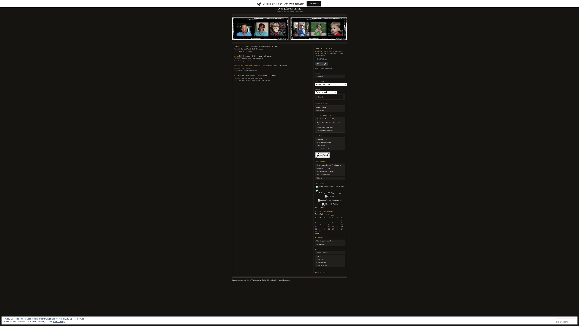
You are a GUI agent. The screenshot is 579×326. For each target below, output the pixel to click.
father (246, 70)
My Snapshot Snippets (324, 142)
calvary (240, 70)
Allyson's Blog (321, 107)
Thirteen (319, 178)
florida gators (242, 51)
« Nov (317, 233)
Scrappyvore (320, 145)
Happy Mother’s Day (323, 168)
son (256, 70)
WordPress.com (321, 266)
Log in (318, 256)
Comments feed (321, 262)
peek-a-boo (260, 80)
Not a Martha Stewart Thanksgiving (328, 165)
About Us (319, 76)
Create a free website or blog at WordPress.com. (246, 280)
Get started (314, 4)
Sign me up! (321, 64)
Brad (242, 68)
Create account (321, 253)
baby (239, 80)
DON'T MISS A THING (324, 48)
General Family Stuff (248, 49)
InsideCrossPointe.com (324, 127)
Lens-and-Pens (321, 139)
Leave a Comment (271, 46)
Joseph (247, 68)
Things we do (260, 49)
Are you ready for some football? (247, 65)
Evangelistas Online (289, 8)
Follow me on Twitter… (325, 211)
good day (251, 80)
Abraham (244, 78)
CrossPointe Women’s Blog (325, 119)
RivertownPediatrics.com (324, 130)
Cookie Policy (59, 322)
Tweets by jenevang (322, 214)
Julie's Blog (320, 110)
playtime (267, 80)
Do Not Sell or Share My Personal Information (276, 280)
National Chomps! (241, 46)
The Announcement (323, 175)
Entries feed (320, 259)
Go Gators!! (239, 55)
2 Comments (283, 66)
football (250, 51)
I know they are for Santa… (326, 171)
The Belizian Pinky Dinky (325, 241)
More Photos (319, 207)
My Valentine (320, 244)
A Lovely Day (240, 75)
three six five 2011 (322, 149)
